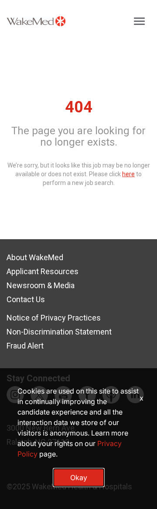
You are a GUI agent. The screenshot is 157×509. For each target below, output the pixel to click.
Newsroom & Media (41, 285)
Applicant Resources (42, 271)
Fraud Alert (25, 345)
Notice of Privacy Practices (54, 317)
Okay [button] (78, 477)
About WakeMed (35, 257)
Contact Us (26, 299)
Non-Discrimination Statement (59, 331)
